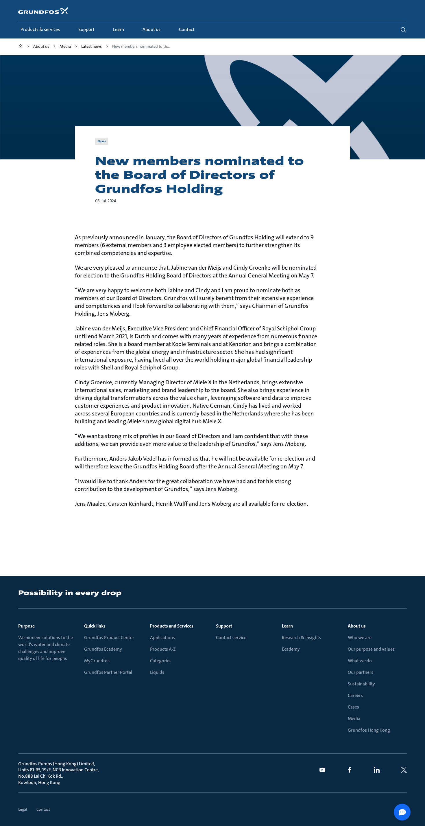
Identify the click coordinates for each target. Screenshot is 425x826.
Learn (287, 626)
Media (354, 718)
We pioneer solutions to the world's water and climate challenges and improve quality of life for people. (45, 647)
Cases (353, 707)
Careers (355, 695)
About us (357, 626)
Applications (162, 637)
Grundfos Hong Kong (369, 730)
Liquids (157, 672)
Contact (43, 809)
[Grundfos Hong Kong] (20, 47)
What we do (360, 661)
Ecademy (291, 649)
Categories (160, 661)
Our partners (360, 672)
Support (224, 626)
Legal (22, 809)
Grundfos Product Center (109, 637)
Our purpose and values (371, 649)
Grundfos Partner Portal (108, 672)
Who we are (360, 637)
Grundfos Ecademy (103, 649)
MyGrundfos (97, 661)
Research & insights (301, 637)
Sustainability (361, 684)
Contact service (231, 637)
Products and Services (171, 626)
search (403, 29)
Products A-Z (163, 649)
